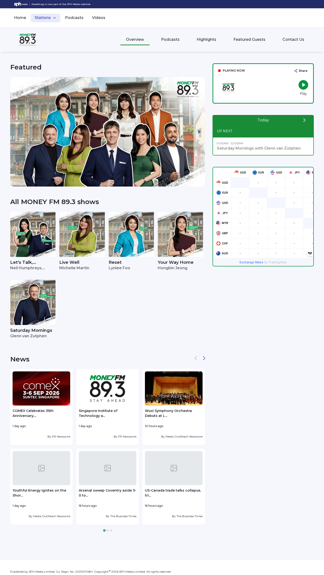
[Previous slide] (16, 132)
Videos (98, 17)
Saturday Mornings (31, 330)
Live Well (69, 262)
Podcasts (74, 17)
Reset (115, 262)
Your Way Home (176, 262)
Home (20, 17)
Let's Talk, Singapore (21, 263)
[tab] (104, 530)
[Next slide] (199, 132)
